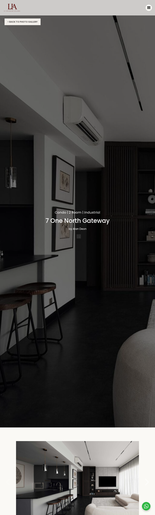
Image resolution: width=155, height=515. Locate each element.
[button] (147, 482)
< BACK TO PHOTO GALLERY (23, 21)
